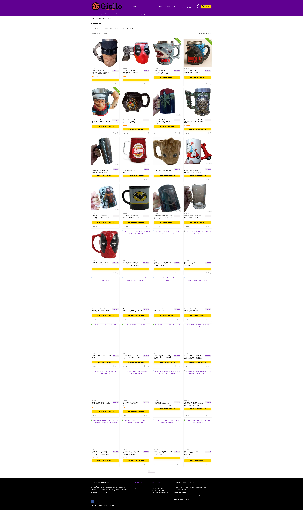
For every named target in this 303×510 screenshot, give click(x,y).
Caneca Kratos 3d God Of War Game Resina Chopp (101, 402)
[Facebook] (92, 501)
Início (94, 14)
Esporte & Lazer (126, 14)
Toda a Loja (174, 14)
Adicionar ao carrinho (105, 80)
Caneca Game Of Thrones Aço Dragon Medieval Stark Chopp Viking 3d (193, 310)
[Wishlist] (190, 6)
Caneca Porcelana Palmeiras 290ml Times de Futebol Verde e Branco (193, 403)
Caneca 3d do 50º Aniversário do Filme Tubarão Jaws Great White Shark (163, 73)
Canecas (94, 68)
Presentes (152, 14)
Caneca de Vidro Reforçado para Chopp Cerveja (193, 216)
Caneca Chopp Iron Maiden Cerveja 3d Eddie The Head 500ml (193, 121)
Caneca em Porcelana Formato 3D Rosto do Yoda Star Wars (193, 263)
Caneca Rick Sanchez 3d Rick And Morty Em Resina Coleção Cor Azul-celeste (101, 452)
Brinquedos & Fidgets (140, 14)
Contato (135, 488)
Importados (160, 14)
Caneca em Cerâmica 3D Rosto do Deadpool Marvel (101, 263)
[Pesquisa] (174, 6)
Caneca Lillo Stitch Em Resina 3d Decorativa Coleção (130, 403)
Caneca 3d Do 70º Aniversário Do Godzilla (192, 71)
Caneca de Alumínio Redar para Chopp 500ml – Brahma (132, 170)
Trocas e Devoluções (158, 490)
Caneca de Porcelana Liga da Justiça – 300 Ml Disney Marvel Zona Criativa (163, 217)
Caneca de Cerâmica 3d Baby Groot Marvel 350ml (163, 169)
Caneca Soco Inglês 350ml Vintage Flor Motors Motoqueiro (163, 452)
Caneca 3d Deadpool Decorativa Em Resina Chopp (130, 72)
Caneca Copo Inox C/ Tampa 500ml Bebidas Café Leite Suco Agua (100, 170)
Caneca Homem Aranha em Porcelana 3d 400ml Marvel (162, 357)
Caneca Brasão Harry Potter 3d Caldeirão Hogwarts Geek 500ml (131, 121)
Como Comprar (156, 486)
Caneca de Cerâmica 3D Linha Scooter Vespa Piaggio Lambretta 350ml (193, 170)
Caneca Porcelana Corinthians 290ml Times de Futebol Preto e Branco (163, 403)
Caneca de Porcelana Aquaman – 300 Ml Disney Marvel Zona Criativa (101, 217)
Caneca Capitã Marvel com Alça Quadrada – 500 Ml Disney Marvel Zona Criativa (163, 122)
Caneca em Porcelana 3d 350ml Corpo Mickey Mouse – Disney (162, 263)
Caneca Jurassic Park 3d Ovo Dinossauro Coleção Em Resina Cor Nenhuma (193, 357)
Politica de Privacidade (139, 486)
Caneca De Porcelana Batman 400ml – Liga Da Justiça (131, 217)
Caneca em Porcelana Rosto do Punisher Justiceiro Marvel (161, 310)
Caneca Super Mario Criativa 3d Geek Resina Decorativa (192, 452)
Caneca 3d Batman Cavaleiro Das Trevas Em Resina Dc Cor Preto (100, 72)
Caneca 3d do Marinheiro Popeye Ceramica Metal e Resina (101, 121)
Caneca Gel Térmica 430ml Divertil (101, 356)
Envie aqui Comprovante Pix (160, 492)
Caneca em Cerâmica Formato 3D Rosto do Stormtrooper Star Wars (131, 263)
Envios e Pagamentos (158, 488)
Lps (167, 14)
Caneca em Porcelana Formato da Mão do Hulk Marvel (101, 310)
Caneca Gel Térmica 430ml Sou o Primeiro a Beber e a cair (132, 357)
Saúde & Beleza (114, 14)
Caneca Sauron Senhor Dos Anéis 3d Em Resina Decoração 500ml (131, 452)
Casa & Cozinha (102, 14)
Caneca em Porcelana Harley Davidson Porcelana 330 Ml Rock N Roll (132, 310)
